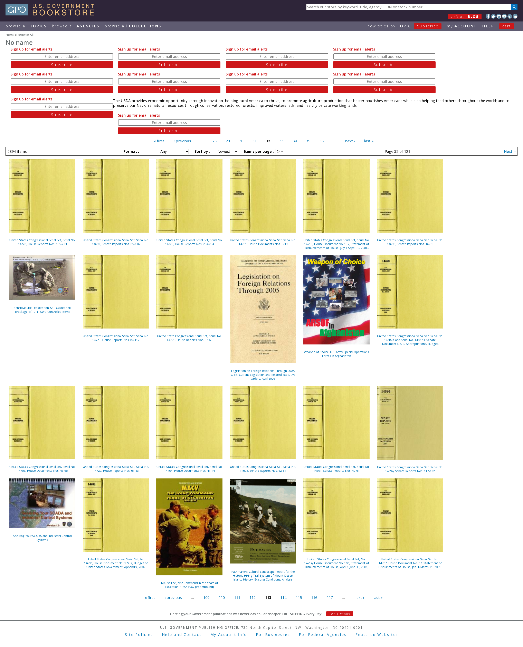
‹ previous (182, 140)
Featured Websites (376, 634)
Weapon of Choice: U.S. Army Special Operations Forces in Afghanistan (336, 354)
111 (237, 597)
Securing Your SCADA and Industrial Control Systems (42, 538)
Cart (506, 26)
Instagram (498, 16)
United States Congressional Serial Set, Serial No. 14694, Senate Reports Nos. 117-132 (410, 469)
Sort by (201, 151)
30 (241, 140)
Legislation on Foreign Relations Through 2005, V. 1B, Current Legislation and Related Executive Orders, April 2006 (262, 374)
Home (10, 35)
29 (228, 140)
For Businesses (273, 634)
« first (159, 140)
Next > (509, 151)
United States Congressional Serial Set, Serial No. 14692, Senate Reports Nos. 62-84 (263, 469)
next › (350, 140)
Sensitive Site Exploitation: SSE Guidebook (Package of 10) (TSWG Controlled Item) (42, 310)
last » (368, 140)
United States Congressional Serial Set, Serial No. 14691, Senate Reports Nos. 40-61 (337, 469)
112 (252, 597)
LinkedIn (515, 16)
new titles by (403, 26)
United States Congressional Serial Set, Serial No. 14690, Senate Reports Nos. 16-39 (410, 242)
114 (283, 597)
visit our (465, 16)
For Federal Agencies (322, 634)
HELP (488, 26)
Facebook (488, 16)
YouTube (504, 16)
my (462, 26)
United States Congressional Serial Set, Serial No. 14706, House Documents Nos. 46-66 (42, 469)
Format (130, 151)
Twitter (493, 16)
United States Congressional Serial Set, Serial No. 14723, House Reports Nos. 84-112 (116, 338)
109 (206, 597)
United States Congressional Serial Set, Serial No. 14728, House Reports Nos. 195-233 (42, 242)
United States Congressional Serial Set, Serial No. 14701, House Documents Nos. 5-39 (263, 242)
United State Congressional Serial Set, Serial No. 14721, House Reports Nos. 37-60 (189, 338)
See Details (339, 614)
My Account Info (228, 634)
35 (308, 140)
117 (330, 597)
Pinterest (509, 16)
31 (255, 140)
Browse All (26, 26)
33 (281, 140)
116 (314, 597)
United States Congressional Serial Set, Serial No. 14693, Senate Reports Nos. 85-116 (116, 242)
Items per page (258, 151)
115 (299, 597)
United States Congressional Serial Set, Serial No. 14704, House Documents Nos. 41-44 (189, 469)
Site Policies (139, 634)
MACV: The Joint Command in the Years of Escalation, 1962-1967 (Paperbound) (189, 585)
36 (322, 140)
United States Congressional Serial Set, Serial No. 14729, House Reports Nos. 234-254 (189, 242)
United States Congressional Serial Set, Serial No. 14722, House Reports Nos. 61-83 (116, 469)
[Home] (52, 14)
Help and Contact (181, 634)
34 (295, 140)
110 (222, 597)
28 (214, 140)
